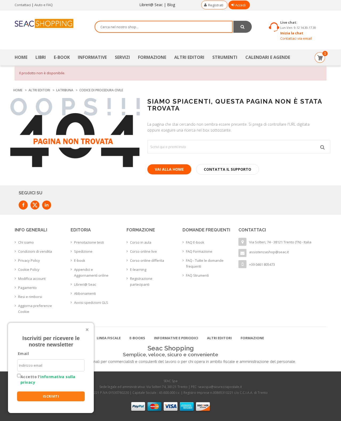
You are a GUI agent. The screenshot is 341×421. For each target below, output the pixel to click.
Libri (40, 57)
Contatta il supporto (227, 169)
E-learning (138, 269)
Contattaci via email (296, 38)
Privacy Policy (29, 260)
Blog (171, 4)
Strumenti (224, 57)
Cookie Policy (28, 269)
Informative (92, 57)
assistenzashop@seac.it (269, 252)
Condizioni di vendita (35, 251)
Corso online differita (147, 260)
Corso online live (143, 251)
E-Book (62, 57)
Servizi (122, 57)
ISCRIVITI (51, 396)
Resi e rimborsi (30, 296)
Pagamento (27, 287)
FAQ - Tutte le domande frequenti (205, 263)
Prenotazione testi (89, 242)
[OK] (322, 146)
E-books (137, 338)
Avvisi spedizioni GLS (91, 302)
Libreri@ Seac (151, 4)
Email (23, 353)
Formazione (152, 57)
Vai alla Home (169, 169)
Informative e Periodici (176, 338)
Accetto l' (48, 379)
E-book (79, 260)
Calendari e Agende (267, 57)
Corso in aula (140, 242)
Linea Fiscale (109, 338)
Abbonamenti (85, 293)
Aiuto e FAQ (43, 4)
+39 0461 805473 (262, 264)
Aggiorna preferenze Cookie (35, 308)
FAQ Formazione (199, 251)
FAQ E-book (195, 242)
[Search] (242, 27)
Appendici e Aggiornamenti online (91, 272)
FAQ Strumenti (197, 275)
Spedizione (83, 251)
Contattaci (23, 4)
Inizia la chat (291, 33)
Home (21, 57)
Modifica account (32, 278)
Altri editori (189, 57)
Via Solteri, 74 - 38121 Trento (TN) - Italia (280, 242)
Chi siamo (26, 242)
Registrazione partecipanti (141, 281)
